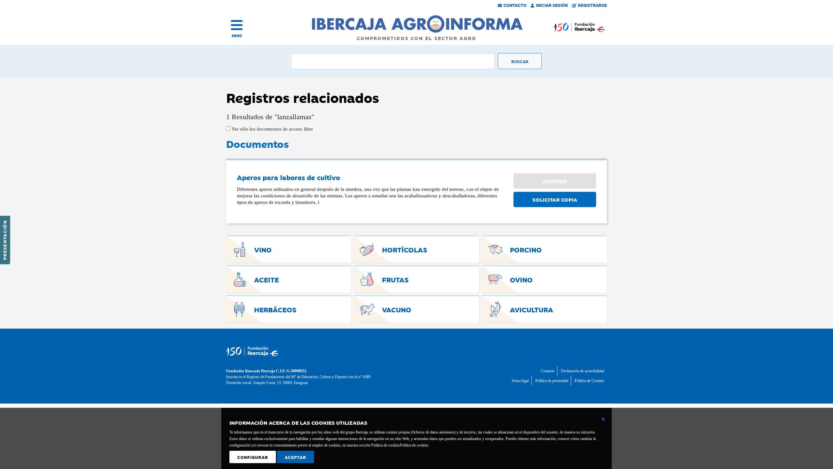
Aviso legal (520, 380)
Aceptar (295, 457)
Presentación (4, 240)
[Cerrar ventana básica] (603, 419)
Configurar (252, 457)
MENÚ (237, 35)
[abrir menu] (236, 25)
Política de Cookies (589, 380)
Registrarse (592, 5)
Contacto (514, 5)
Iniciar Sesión (552, 5)
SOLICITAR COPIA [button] (554, 199)
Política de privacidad (551, 380)
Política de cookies (414, 445)
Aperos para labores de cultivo (288, 177)
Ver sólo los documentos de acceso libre (271, 129)
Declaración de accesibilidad (582, 371)
